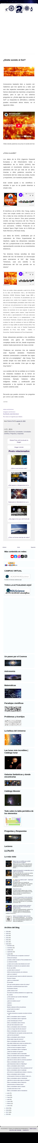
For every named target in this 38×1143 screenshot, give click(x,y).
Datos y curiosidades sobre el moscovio (16, 1031)
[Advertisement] (19, 34)
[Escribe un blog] (6, 429)
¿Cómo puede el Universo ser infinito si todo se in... (19, 1076)
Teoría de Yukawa (11, 978)
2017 (7, 1112)
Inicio (18, 547)
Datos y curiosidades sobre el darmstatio (17, 1053)
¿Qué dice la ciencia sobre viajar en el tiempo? (18, 1080)
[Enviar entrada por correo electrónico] (19, 423)
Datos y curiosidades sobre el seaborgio (16, 1070)
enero (8, 1105)
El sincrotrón (10, 982)
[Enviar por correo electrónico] (5, 429)
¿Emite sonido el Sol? (12, 990)
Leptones (9, 1003)
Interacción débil (11, 1011)
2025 (7, 933)
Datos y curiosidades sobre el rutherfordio (17, 1078)
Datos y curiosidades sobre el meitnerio (16, 1057)
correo (5, 402)
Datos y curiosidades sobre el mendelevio (17, 1090)
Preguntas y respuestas (17, 433)
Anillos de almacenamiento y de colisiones (17, 972)
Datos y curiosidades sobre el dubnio (16, 1074)
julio (8, 1093)
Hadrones (9, 1005)
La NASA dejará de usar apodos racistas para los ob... (20, 1033)
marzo (9, 1101)
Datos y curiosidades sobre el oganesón (16, 1018)
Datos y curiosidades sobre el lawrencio (16, 1082)
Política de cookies (15, 1130)
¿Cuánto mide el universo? (13, 970)
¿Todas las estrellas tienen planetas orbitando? (18, 1055)
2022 (7, 939)
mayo (8, 1097)
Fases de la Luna (17, 889)
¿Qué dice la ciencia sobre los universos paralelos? (19, 1059)
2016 (7, 1114)
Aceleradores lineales (12, 988)
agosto (9, 954)
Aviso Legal (33, 1128)
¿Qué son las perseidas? (13, 1035)
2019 (7, 1108)
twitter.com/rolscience (8, 409)
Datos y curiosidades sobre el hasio (15, 1062)
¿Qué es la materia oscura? (13, 1001)
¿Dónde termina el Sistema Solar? (15, 1084)
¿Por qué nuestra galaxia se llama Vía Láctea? (18, 984)
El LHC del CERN (11, 968)
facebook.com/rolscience (11, 414)
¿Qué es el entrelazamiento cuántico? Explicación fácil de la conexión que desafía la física (22, 907)
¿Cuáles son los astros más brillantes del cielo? (18, 964)
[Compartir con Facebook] (10, 429)
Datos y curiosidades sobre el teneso (16, 1022)
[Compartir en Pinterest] (11, 429)
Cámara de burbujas (12, 957)
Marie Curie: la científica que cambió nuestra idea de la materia (21, 862)
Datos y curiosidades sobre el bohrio (16, 1066)
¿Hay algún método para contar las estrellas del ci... (19, 1043)
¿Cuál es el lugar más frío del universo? (16, 1029)
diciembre (9, 945)
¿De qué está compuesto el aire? (15, 1024)
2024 (7, 935)
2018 (7, 1110)
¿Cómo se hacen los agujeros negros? (16, 1047)
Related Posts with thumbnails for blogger (19, 441)
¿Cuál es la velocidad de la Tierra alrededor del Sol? (19, 1068)
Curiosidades (19, 431)
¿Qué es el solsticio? (12, 974)
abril (8, 1099)
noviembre (10, 947)
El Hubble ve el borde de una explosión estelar (18, 966)
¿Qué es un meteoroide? (13, 980)
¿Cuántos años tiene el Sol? (14, 1088)
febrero (9, 1103)
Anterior (4, 547)
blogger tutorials (19, 447)
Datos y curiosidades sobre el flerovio (16, 1037)
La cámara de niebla (12, 961)
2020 (7, 943)
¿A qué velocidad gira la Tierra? (14, 1020)
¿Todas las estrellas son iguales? (15, 1051)
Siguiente (33, 547)
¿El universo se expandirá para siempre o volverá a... (20, 1072)
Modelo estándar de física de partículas (16, 1007)
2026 (7, 931)
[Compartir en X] (8, 429)
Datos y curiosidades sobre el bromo (22, 916)
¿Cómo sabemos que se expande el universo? (18, 955)
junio (8, 1095)
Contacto (26, 1130)
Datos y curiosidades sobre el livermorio (16, 1027)
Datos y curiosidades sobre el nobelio (16, 1086)
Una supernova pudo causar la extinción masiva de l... (20, 976)
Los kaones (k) (10, 998)
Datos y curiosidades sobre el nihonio (16, 1041)
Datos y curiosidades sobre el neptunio (16, 1016)
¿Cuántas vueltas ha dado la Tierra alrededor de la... (19, 959)
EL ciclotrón (10, 994)
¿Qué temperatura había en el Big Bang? (17, 1064)
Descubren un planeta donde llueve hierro (17, 986)
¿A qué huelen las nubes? (13, 1009)
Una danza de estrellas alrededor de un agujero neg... (20, 992)
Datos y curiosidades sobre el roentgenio (17, 1049)
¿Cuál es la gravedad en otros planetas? (23, 897)
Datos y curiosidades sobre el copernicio (17, 1045)
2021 (7, 941)
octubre (9, 949)
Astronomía (11, 431)
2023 (7, 937)
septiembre (10, 951)
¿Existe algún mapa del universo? (15, 1039)
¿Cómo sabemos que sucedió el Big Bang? (17, 996)
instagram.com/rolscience (9, 411)
